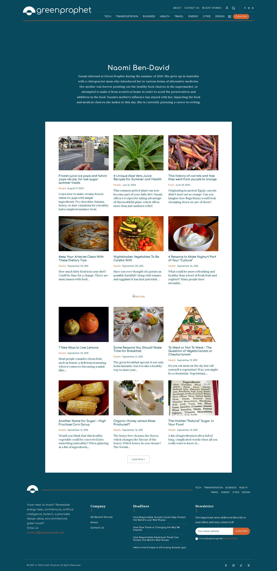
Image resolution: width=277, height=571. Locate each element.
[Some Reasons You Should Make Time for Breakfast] (138, 324)
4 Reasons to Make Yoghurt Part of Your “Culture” (192, 258)
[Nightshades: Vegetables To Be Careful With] (138, 233)
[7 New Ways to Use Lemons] (84, 324)
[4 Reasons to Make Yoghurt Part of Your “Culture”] (193, 233)
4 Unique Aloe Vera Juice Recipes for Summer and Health (137, 177)
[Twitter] (253, 8)
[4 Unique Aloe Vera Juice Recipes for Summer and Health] (138, 152)
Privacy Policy (230, 538)
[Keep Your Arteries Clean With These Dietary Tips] (84, 233)
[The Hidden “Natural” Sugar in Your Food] (193, 397)
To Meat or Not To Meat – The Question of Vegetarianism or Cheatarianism (190, 351)
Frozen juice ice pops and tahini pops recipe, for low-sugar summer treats (83, 179)
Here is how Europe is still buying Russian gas (159, 547)
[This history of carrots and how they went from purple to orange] (193, 152)
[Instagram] (249, 8)
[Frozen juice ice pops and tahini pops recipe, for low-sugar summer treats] (84, 152)
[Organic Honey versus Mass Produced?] (138, 397)
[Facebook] (245, 8)
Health (117, 185)
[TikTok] (241, 566)
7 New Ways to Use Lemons (78, 347)
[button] (233, 8)
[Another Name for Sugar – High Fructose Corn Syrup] (84, 397)
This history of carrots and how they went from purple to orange (192, 177)
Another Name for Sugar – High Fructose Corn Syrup (82, 422)
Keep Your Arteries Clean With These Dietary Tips (81, 258)
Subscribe (241, 531)
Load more (137, 459)
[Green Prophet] (57, 10)
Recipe (62, 188)
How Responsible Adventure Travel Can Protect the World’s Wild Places (156, 538)
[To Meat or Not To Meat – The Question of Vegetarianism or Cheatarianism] (193, 324)
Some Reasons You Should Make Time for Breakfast (137, 349)
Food (171, 185)
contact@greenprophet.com (45, 532)
